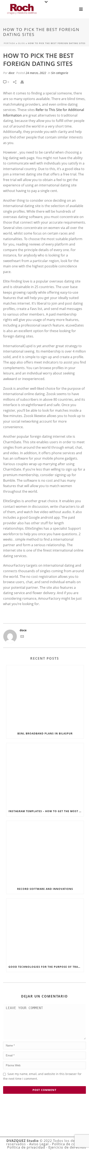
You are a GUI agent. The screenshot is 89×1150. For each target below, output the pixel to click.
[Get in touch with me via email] (22, 637)
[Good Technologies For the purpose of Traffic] (45, 930)
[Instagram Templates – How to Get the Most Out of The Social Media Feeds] (45, 774)
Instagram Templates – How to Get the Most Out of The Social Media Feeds (46, 811)
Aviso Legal (39, 1144)
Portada (9, 43)
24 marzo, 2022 (36, 73)
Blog (21, 43)
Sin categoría (59, 73)
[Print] (24, 81)
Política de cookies (68, 1144)
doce (11, 73)
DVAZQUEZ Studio (22, 1140)
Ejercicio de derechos (67, 1147)
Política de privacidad (26, 1147)
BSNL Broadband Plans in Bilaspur (45, 733)
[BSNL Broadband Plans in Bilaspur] (45, 696)
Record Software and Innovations (45, 889)
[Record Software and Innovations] (45, 852)
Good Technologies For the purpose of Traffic (46, 967)
